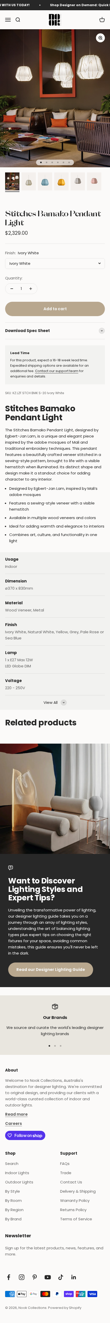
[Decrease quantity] (11, 289)
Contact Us (71, 1182)
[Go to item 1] (12, 182)
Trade (65, 1172)
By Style (12, 1191)
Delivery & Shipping (78, 1191)
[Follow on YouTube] (47, 1277)
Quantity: (14, 278)
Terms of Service (76, 1219)
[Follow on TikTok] (60, 1277)
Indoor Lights (17, 1172)
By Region (14, 1209)
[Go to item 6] (94, 182)
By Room (13, 1200)
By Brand (13, 1219)
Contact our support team (56, 370)
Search (11, 1163)
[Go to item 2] (28, 182)
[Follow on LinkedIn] (73, 1277)
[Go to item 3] (45, 182)
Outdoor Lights (19, 1182)
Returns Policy (73, 1209)
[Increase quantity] (30, 289)
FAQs (65, 1163)
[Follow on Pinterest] (34, 1277)
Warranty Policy (75, 1200)
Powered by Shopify (64, 1307)
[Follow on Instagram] (21, 1277)
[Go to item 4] (61, 182)
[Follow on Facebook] (8, 1277)
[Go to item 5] (78, 182)
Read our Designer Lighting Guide (50, 969)
